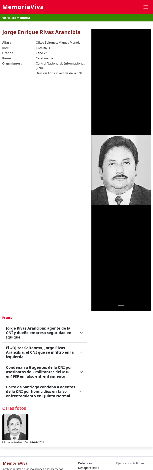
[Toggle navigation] (146, 6)
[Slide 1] (121, 306)
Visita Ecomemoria (16, 18)
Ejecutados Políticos (130, 463)
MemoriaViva (23, 7)
